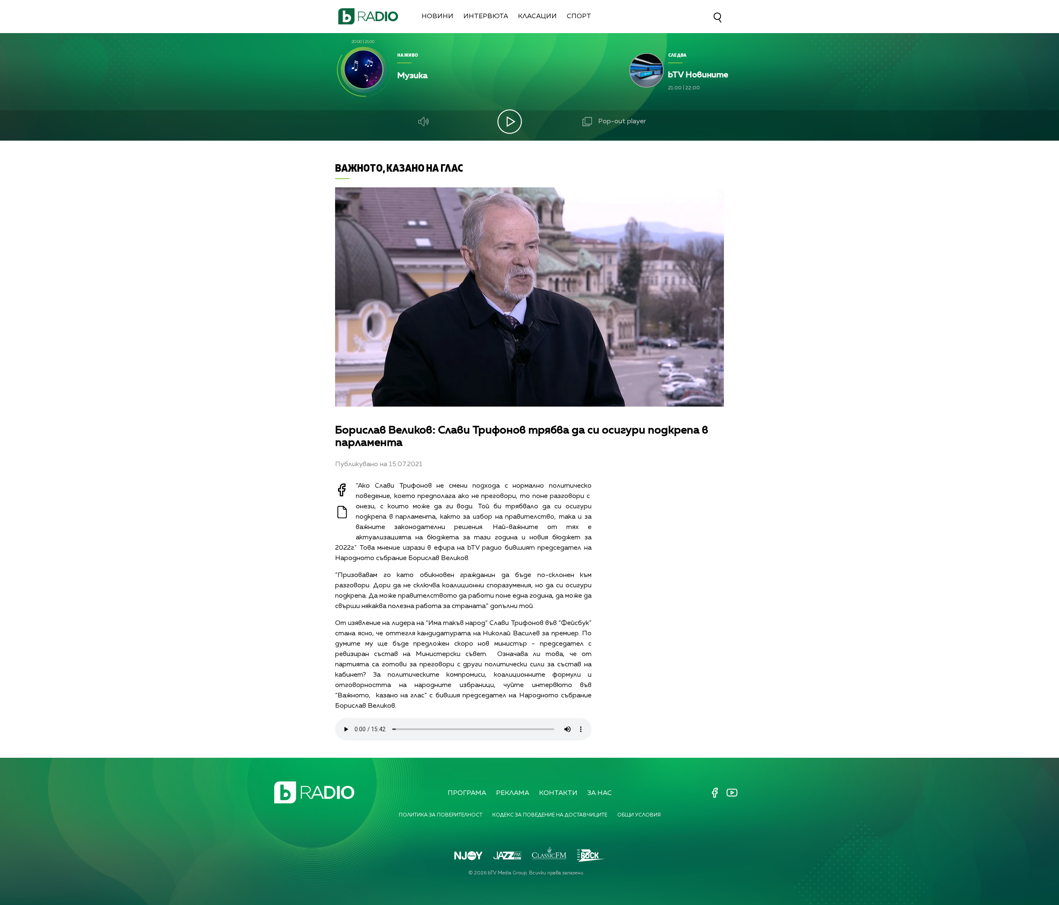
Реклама (512, 793)
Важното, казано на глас (399, 167)
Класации (537, 16)
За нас (599, 793)
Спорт (579, 16)
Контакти (558, 793)
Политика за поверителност (440, 815)
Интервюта (485, 16)
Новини (437, 16)
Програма (467, 793)
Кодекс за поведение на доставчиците (549, 815)
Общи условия (639, 815)
